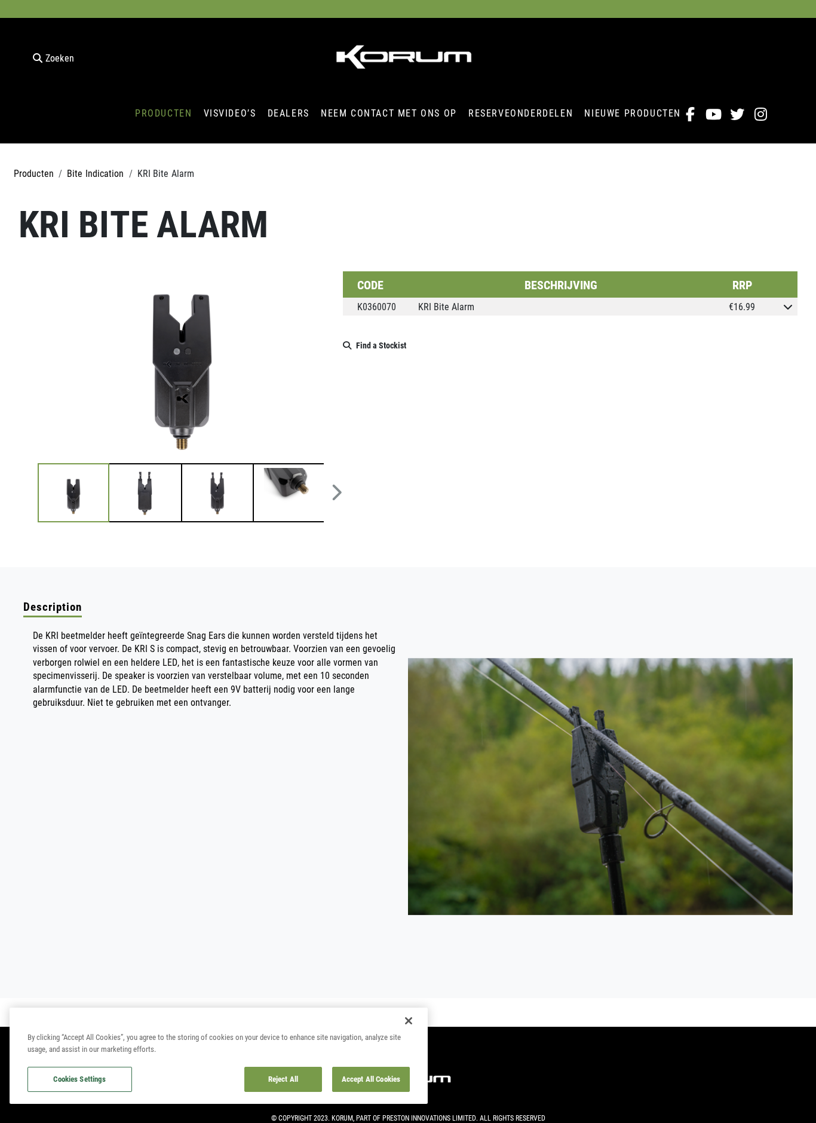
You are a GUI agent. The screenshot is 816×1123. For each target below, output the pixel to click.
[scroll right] (336, 492)
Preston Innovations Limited (429, 1117)
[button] (73, 492)
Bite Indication (95, 173)
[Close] (408, 1021)
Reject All (283, 1078)
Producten (34, 173)
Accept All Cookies (371, 1078)
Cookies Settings (79, 1078)
